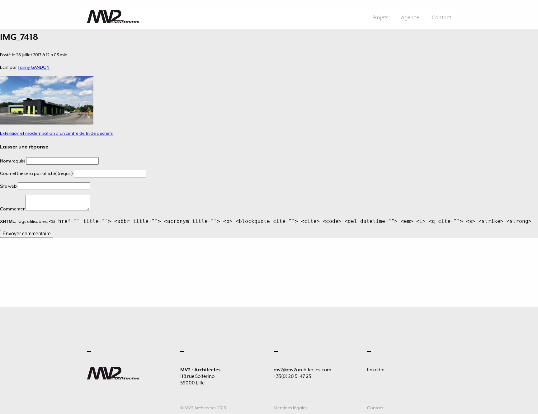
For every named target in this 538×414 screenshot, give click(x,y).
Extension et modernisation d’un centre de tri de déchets (56, 133)
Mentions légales (290, 407)
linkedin (376, 370)
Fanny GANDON (34, 67)
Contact (441, 18)
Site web (9, 186)
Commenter (13, 208)
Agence (410, 18)
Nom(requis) (13, 160)
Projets (380, 18)
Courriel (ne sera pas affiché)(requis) (37, 173)
